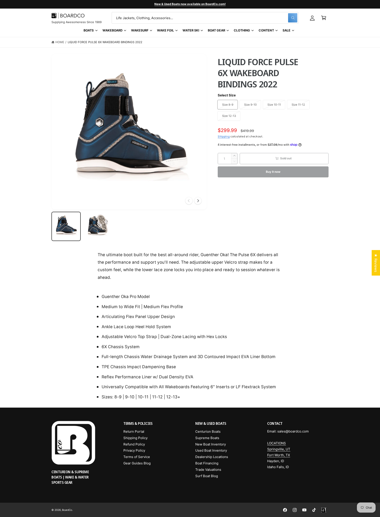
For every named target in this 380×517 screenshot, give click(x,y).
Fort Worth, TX (278, 455)
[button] (323, 18)
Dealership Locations (211, 457)
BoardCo (67, 509)
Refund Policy (134, 444)
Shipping (224, 136)
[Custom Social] (324, 510)
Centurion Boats (208, 431)
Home (59, 42)
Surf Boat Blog (206, 476)
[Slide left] (188, 200)
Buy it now (273, 171)
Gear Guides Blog (137, 463)
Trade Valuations (208, 469)
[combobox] (205, 18)
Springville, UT (278, 449)
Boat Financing (206, 463)
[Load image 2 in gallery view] (97, 226)
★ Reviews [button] (376, 263)
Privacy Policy (134, 450)
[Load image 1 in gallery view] (66, 226)
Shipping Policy (135, 438)
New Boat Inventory (210, 444)
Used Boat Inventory (211, 450)
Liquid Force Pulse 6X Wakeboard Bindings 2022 (105, 42)
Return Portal (133, 431)
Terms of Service (136, 457)
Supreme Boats (207, 438)
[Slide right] (197, 200)
